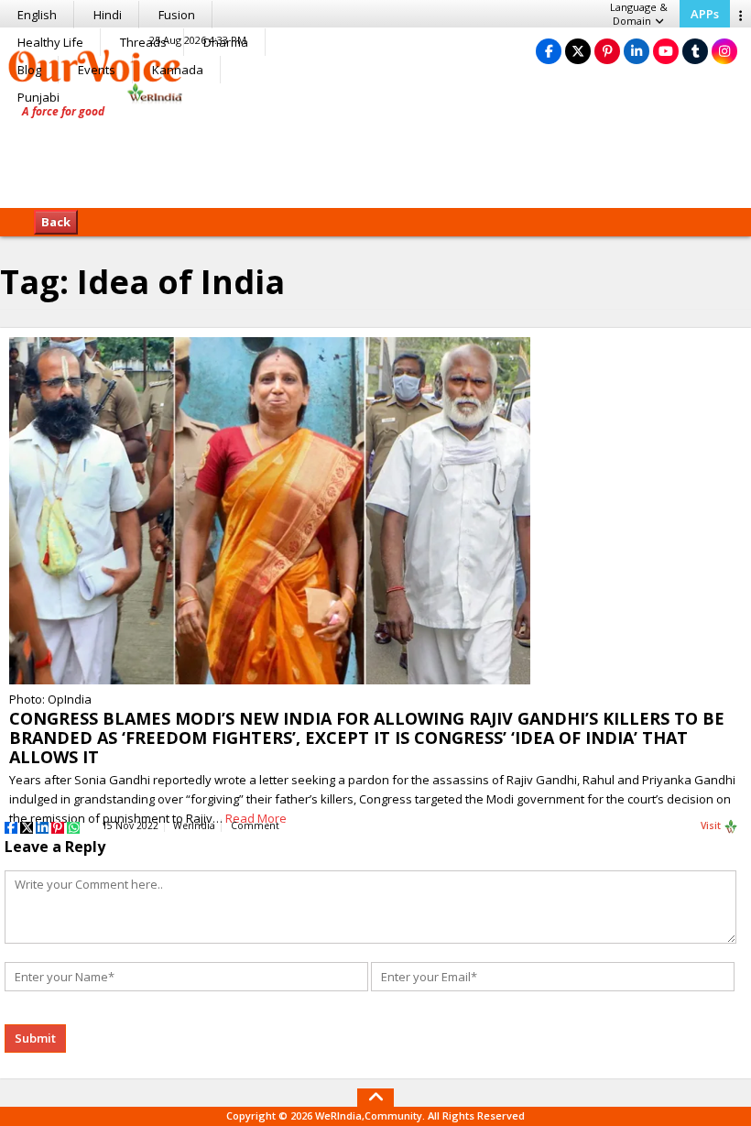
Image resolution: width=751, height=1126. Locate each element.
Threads (143, 42)
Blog (29, 69)
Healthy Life (50, 42)
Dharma (225, 42)
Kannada (177, 69)
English (37, 14)
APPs (705, 13)
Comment (255, 825)
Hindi (107, 14)
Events (96, 69)
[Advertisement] (375, 151)
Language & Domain (639, 13)
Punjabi (38, 97)
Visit (712, 825)
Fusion (176, 14)
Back (56, 221)
